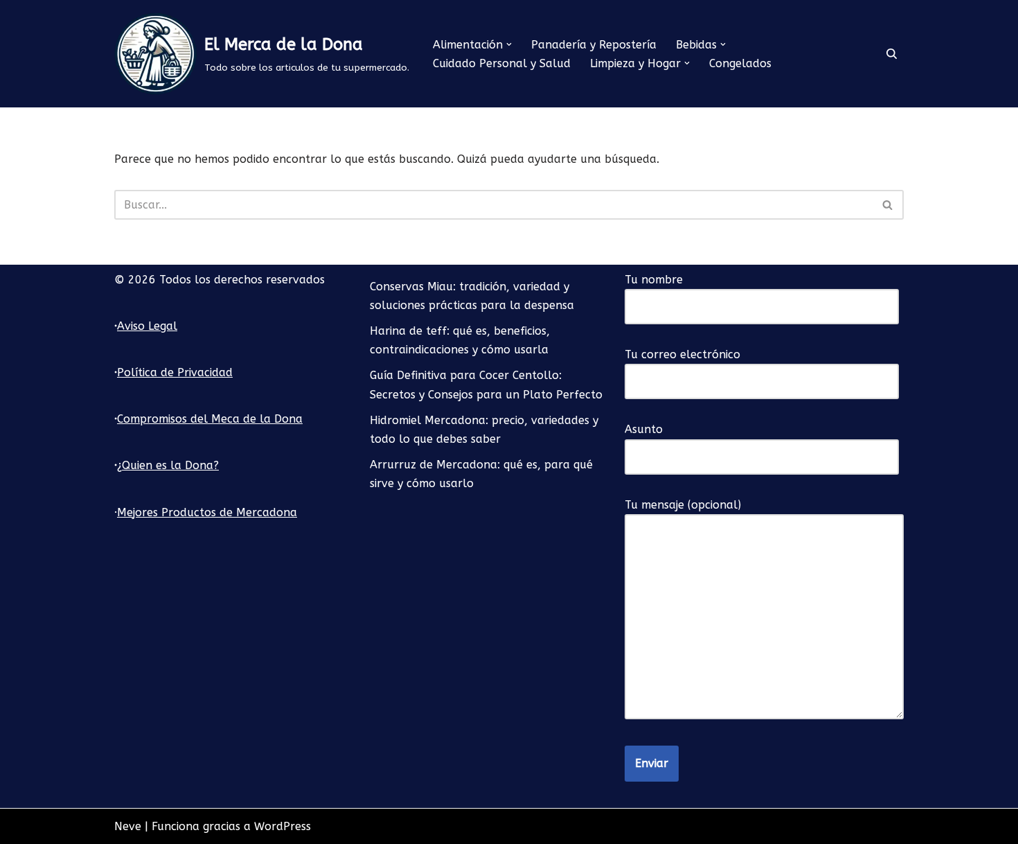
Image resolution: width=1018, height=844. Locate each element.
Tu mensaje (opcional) (683, 504)
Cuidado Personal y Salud (502, 63)
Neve (127, 826)
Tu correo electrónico (682, 354)
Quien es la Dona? (170, 465)
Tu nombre (654, 279)
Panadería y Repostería (594, 44)
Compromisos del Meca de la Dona (210, 418)
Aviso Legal (147, 326)
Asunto (644, 429)
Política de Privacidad (175, 372)
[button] (509, 44)
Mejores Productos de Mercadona (207, 512)
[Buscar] (891, 54)
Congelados (740, 63)
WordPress (282, 826)
